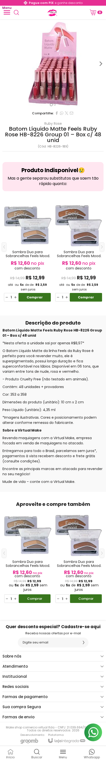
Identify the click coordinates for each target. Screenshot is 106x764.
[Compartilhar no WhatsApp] (61, 113)
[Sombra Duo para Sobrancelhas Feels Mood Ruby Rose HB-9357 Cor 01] (27, 251)
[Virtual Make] (51, 12)
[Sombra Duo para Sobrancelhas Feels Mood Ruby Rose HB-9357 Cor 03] (78, 251)
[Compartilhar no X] (66, 113)
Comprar (35, 297)
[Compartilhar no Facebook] (56, 113)
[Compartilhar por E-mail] (71, 113)
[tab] (51, 104)
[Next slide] (100, 63)
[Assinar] (83, 642)
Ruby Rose (53, 123)
